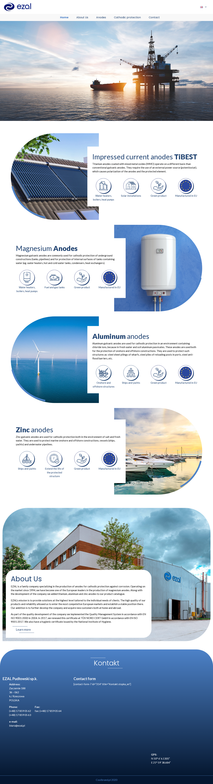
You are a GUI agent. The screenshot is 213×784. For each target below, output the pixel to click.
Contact (154, 17)
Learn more (23, 629)
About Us (82, 17)
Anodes (101, 17)
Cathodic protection (127, 17)
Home (64, 17)
